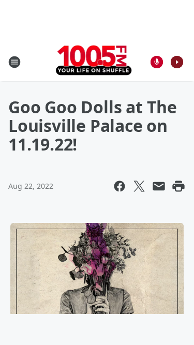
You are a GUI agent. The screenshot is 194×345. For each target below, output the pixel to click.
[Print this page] (178, 186)
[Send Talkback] (157, 62)
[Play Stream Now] (177, 62)
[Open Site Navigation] (14, 62)
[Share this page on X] (139, 186)
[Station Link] (93, 62)
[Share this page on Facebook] (119, 186)
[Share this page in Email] (159, 186)
